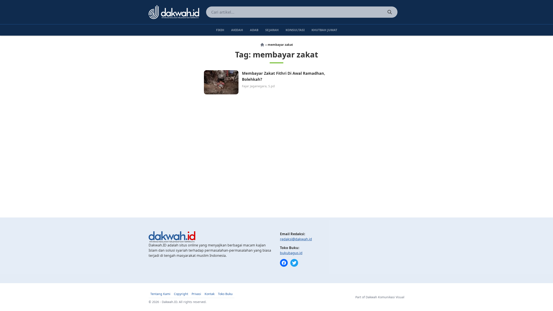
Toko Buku (225, 294)
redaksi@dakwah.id (296, 239)
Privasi (196, 294)
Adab (254, 30)
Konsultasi (295, 30)
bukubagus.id (291, 253)
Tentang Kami (160, 294)
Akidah (237, 30)
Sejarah (272, 30)
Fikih (220, 30)
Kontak (210, 294)
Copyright (181, 294)
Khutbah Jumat (324, 30)
